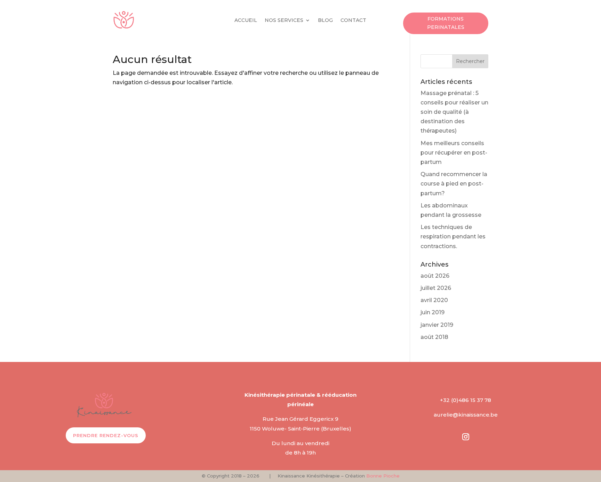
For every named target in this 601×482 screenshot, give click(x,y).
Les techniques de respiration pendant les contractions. (453, 236)
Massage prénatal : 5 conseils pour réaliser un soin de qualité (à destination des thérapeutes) (454, 112)
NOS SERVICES (284, 20)
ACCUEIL (245, 20)
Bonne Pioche (383, 476)
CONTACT (353, 20)
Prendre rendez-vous (105, 435)
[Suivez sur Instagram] (466, 437)
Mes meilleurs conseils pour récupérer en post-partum (453, 152)
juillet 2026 (435, 288)
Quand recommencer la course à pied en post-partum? (453, 183)
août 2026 (434, 275)
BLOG (325, 20)
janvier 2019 (436, 325)
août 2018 (434, 337)
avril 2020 (434, 300)
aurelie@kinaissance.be (466, 414)
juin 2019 (432, 312)
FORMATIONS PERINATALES (445, 23)
